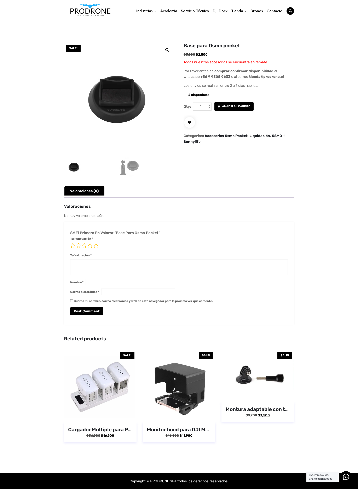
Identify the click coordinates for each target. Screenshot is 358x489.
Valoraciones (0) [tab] (84, 191)
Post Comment (87, 311)
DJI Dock (220, 11)
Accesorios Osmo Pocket (226, 136)
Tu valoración (81, 255)
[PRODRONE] (90, 11)
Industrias (144, 11)
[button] (167, 50)
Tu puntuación (81, 239)
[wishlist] (189, 122)
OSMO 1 (278, 136)
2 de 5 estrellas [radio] (78, 245)
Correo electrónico (84, 292)
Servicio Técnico (195, 11)
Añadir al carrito (235, 106)
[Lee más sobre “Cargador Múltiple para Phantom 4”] (94, 417)
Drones (256, 11)
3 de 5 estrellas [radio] (84, 245)
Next (294, 402)
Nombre (76, 282)
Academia (168, 11)
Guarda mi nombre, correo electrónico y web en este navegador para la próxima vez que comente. (143, 301)
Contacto (274, 11)
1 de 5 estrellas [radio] (72, 245)
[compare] (118, 417)
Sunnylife (192, 141)
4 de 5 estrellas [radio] (90, 245)
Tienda (237, 11)
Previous (63, 402)
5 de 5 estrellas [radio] (95, 245)
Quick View (106, 417)
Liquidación (259, 136)
